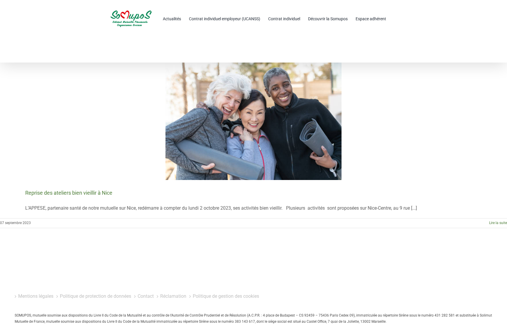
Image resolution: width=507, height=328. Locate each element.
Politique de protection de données (95, 296)
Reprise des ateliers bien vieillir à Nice (68, 193)
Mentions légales (35, 296)
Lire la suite (498, 223)
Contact (146, 296)
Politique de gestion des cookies (226, 296)
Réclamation (173, 296)
